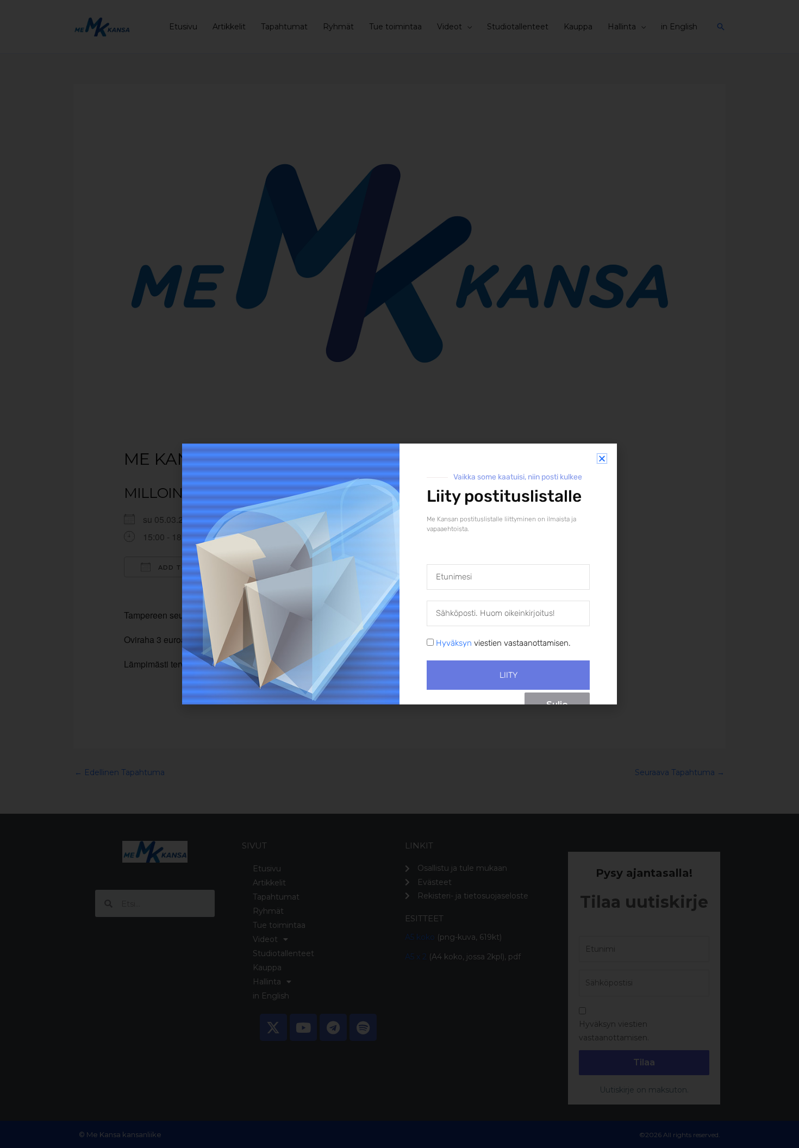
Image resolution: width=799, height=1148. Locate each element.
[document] (399, 574)
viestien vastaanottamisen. (503, 643)
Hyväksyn (454, 643)
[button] (602, 458)
